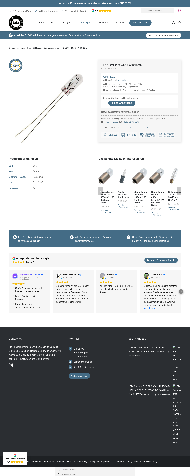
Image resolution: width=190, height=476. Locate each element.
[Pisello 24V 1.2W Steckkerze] (122, 176)
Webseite (61, 461)
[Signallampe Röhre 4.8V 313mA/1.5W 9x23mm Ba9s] (156, 176)
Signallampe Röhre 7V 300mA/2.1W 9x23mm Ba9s (107, 197)
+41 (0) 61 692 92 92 (131, 122)
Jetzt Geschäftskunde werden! (138, 128)
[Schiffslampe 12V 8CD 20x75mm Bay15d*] (173, 176)
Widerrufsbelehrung (148, 461)
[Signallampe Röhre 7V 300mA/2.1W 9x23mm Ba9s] (106, 176)
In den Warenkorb (122, 103)
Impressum (106, 461)
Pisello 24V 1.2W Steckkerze (123, 194)
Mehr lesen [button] (149, 308)
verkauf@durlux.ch (111, 122)
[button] (9, 291)
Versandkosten (124, 80)
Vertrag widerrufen (79, 376)
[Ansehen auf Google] (59, 276)
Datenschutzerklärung (122, 461)
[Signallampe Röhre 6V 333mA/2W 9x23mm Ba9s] (139, 176)
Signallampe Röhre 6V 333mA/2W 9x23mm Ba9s (140, 197)
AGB (136, 461)
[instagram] (179, 10)
